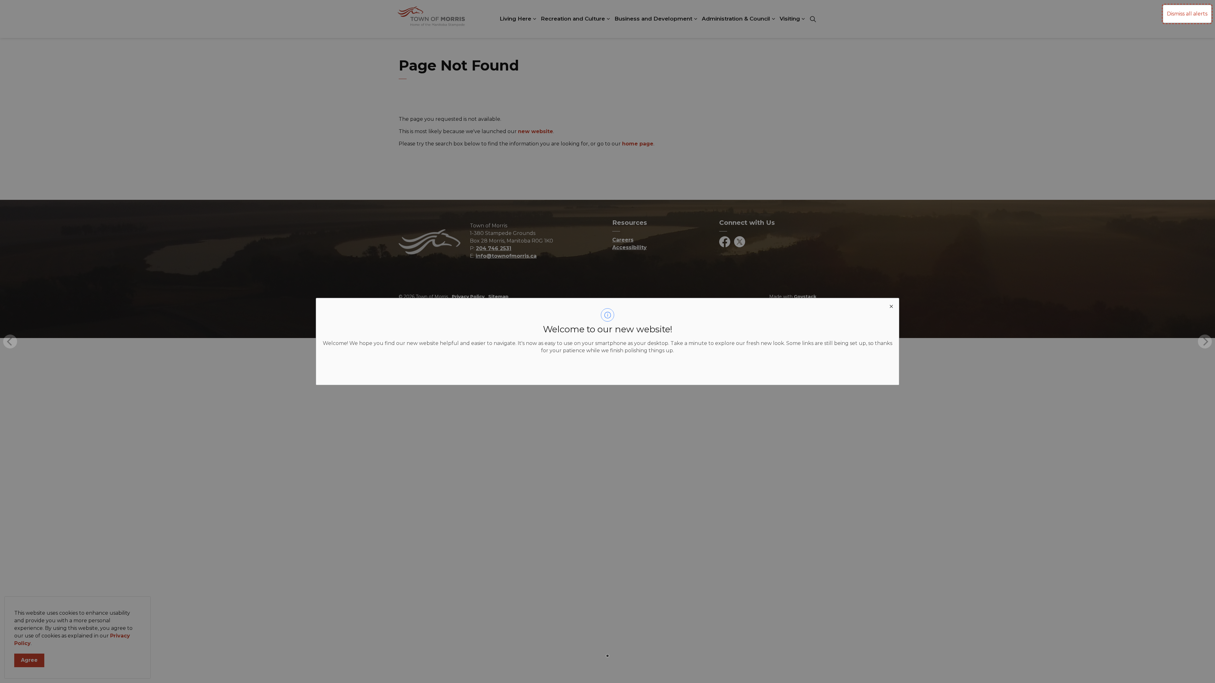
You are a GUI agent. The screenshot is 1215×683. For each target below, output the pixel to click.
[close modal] (891, 305)
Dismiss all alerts (1187, 14)
